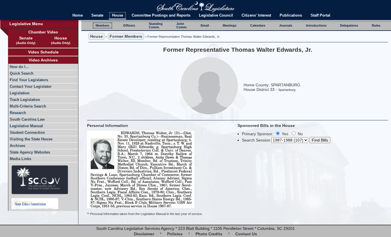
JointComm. (181, 25)
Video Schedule (43, 52)
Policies (175, 234)
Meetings (229, 25)
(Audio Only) (25, 43)
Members (102, 25)
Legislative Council (216, 15)
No (300, 134)
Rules (376, 25)
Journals (285, 25)
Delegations (349, 25)
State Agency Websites (30, 152)
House (117, 15)
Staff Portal (320, 15)
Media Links (20, 159)
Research (18, 113)
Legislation (19, 93)
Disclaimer (144, 234)
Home (77, 15)
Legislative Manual (26, 126)
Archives (17, 146)
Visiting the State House (31, 139)
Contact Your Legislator (31, 87)
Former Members (126, 36)
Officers (129, 25)
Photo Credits (209, 234)
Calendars (257, 25)
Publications (291, 15)
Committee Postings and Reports (161, 15)
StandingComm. (156, 25)
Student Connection (27, 133)
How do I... (19, 67)
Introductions (316, 25)
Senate (97, 15)
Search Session (256, 140)
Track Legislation (25, 100)
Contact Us (246, 234)
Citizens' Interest (256, 15)
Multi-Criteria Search (28, 106)
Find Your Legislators (29, 80)
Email (205, 25)
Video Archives (43, 60)
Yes (284, 134)
